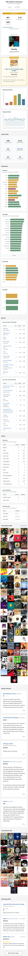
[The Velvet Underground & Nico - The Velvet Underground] (10, 571)
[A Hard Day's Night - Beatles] (10, 646)
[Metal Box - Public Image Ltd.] (24, 571)
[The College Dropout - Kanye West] (17, 585)
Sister (4, 352)
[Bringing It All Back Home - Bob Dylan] (17, 571)
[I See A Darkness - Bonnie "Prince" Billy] (17, 849)
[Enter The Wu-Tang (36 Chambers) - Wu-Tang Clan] (10, 551)
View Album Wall (23, 525)
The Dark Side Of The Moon (10, 717)
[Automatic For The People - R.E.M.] (10, 578)
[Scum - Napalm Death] (24, 849)
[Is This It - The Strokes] (10, 538)
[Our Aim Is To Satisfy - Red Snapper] (10, 870)
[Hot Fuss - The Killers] (24, 585)
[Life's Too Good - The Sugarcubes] (17, 659)
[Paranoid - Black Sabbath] (14, 679)
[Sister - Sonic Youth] (17, 672)
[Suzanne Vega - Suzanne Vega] (10, 558)
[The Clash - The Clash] (24, 605)
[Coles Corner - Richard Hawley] (10, 652)
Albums (10, 7)
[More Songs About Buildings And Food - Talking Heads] (17, 652)
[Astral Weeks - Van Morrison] (17, 544)
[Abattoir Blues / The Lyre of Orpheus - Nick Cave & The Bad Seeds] (17, 531)
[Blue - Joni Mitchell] (17, 836)
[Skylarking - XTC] (10, 605)
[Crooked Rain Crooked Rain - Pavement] (24, 625)
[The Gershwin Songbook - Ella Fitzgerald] (17, 863)
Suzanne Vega (6, 356)
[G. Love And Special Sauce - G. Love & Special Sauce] (10, 843)
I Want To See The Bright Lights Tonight (14, 69)
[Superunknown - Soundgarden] (4, 843)
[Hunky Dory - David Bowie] (24, 598)
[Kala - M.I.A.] (10, 836)
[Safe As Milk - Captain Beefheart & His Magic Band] (24, 870)
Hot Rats (5, 415)
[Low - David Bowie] (24, 646)
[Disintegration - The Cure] (4, 585)
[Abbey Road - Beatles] (17, 625)
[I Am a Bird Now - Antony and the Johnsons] (24, 863)
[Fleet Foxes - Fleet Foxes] (4, 544)
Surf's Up (5, 419)
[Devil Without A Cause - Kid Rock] (4, 849)
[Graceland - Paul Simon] (17, 619)
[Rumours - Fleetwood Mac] (10, 619)
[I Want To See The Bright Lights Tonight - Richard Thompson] (17, 612)
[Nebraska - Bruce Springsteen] (24, 551)
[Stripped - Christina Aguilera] (17, 870)
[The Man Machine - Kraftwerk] (10, 672)
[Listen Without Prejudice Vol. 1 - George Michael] (10, 666)
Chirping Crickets (8, 743)
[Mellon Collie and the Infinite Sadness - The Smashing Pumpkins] (10, 639)
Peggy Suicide (6, 333)
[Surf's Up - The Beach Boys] (4, 856)
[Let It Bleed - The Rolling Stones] (4, 558)
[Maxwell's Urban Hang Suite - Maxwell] (24, 876)
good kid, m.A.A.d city (8, 386)
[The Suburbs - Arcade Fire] (24, 565)
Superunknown (6, 395)
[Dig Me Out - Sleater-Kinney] (4, 666)
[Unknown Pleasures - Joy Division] (4, 551)
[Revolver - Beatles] (17, 551)
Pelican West (6, 341)
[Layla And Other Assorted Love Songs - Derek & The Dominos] (4, 836)
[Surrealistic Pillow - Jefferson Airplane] (4, 598)
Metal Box (5, 328)
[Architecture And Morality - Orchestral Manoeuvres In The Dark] (17, 578)
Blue (4, 399)
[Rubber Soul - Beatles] (4, 531)
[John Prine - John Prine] (17, 843)
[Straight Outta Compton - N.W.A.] (24, 592)
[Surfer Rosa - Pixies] (4, 632)
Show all (14, 255)
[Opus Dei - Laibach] (4, 863)
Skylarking (5, 372)
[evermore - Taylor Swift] (4, 870)
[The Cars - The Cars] (10, 625)
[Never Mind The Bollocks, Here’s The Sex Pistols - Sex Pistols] (4, 571)
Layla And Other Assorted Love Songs (8, 410)
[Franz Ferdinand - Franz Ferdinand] (4, 646)
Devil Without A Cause (9, 693)
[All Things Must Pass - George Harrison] (24, 578)
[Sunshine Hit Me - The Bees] (4, 883)
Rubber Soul (6, 936)
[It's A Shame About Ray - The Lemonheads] (4, 619)
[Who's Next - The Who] (4, 652)
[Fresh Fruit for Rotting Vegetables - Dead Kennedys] (17, 598)
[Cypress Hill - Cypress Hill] (10, 863)
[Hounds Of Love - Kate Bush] (4, 625)
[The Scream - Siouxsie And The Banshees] (10, 632)
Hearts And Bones (7, 360)
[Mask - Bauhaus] (4, 659)
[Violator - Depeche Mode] (10, 585)
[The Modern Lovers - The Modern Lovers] (4, 605)
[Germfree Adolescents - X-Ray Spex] (24, 652)
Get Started (17, 7)
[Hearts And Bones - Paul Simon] (10, 612)
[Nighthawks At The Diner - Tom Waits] (17, 883)
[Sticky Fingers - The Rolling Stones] (17, 558)
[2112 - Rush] (17, 646)
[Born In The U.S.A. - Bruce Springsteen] (4, 538)
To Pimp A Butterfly (7, 390)
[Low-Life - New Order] (24, 619)
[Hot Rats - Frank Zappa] (24, 856)
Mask (4, 337)
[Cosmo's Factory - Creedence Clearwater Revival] (10, 565)
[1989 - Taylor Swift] (10, 876)
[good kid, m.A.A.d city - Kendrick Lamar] (17, 876)
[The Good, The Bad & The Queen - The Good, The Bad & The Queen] (24, 544)
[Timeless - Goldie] (14, 890)
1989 (4, 423)
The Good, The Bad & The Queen (8, 365)
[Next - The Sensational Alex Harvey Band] (10, 856)
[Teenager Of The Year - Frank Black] (4, 612)
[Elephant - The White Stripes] (10, 598)
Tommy (5, 801)
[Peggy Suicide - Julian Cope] (17, 666)
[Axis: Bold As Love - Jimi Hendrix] (17, 565)
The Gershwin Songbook (6, 404)
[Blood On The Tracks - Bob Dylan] (10, 544)
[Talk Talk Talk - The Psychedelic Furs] (4, 639)
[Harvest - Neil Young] (4, 592)
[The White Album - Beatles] (17, 639)
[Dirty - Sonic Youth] (10, 659)
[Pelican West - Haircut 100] (24, 666)
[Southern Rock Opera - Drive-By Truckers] (10, 849)
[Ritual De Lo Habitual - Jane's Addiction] (24, 883)
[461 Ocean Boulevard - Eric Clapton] (24, 843)
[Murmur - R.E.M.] (24, 612)
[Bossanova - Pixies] (24, 538)
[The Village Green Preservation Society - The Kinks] (24, 558)
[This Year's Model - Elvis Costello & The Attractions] (4, 565)
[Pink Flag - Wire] (4, 672)
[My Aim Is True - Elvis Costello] (17, 632)
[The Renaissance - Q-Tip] (10, 883)
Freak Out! (6, 761)
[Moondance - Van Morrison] (10, 531)
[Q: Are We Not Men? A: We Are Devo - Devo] (24, 672)
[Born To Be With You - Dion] (17, 856)
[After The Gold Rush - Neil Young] (10, 592)
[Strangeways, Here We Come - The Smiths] (17, 592)
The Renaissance (7, 428)
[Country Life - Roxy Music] (24, 531)
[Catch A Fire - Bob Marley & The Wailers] (24, 659)
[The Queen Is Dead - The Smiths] (17, 605)
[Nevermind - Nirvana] (4, 578)
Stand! (5, 918)
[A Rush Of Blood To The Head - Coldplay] (24, 639)
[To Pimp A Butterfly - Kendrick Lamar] (24, 836)
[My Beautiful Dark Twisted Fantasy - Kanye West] (17, 538)
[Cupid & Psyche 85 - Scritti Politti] (4, 876)
